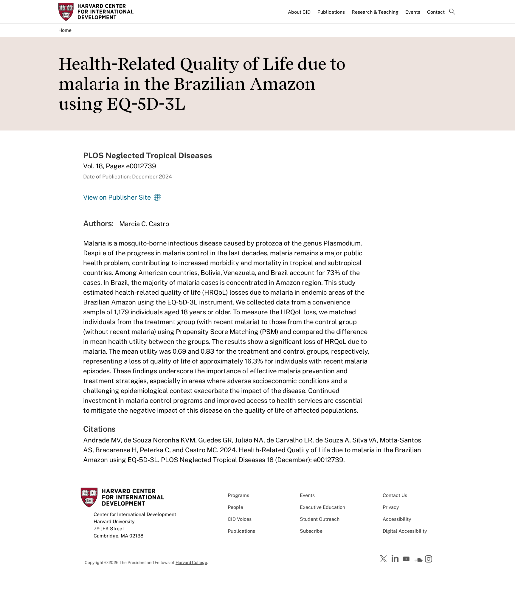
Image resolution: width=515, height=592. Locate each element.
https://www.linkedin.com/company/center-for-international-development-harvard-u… (395, 558)
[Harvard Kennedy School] (104, 12)
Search (452, 12)
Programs (238, 495)
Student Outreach (319, 519)
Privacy (391, 507)
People (235, 507)
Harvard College (191, 562)
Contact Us (395, 495)
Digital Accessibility (405, 531)
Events (412, 12)
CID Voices (240, 519)
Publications (331, 12)
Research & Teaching (375, 12)
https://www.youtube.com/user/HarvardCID (406, 559)
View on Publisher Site (117, 197)
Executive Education (322, 507)
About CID (299, 12)
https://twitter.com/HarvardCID (384, 559)
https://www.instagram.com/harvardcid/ (429, 559)
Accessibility (397, 519)
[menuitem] (299, 14)
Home (65, 30)
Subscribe (311, 531)
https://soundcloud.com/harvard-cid (418, 561)
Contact (436, 12)
